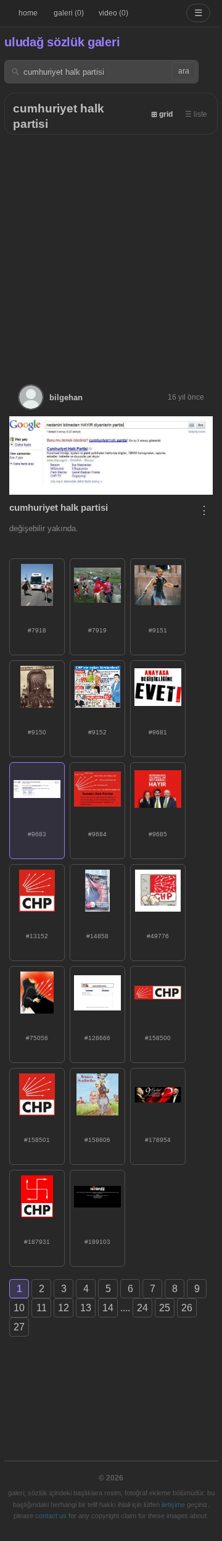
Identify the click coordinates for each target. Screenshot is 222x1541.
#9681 (158, 732)
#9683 (37, 834)
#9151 (158, 630)
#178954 (158, 1139)
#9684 (97, 834)
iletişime (173, 1504)
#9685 (158, 834)
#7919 (97, 630)
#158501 (37, 1139)
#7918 (37, 630)
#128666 (97, 1038)
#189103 (97, 1241)
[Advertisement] (111, 252)
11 (41, 1308)
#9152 (97, 732)
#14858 (97, 936)
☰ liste (196, 114)
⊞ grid (162, 114)
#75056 (37, 1038)
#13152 (37, 936)
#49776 (158, 936)
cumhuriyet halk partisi (58, 507)
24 (142, 1308)
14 (107, 1308)
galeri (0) (69, 13)
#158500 (158, 1038)
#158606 (97, 1139)
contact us (51, 1515)
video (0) (113, 13)
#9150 (37, 732)
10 (19, 1308)
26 (186, 1308)
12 (63, 1308)
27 (19, 1327)
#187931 (37, 1241)
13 (85, 1308)
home (28, 13)
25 (164, 1308)
